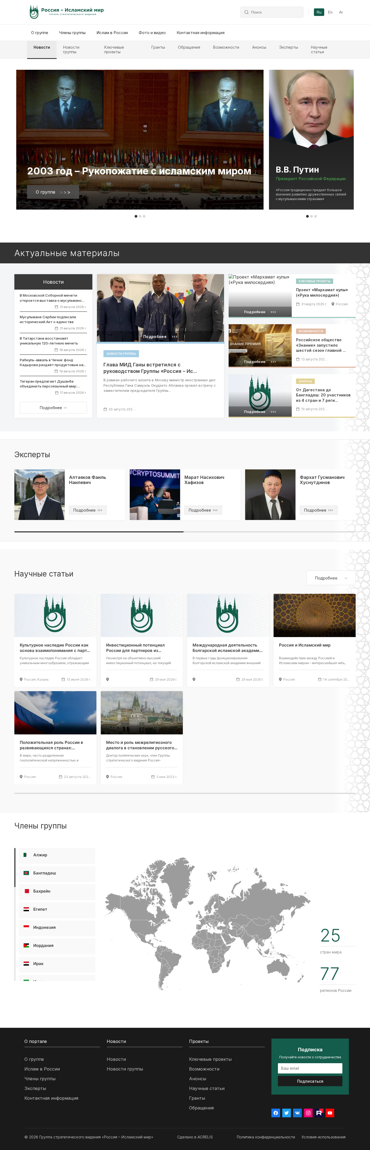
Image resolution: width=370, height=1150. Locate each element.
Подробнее (53, 407)
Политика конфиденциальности (266, 1137)
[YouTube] (330, 1113)
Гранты (158, 47)
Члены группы (72, 32)
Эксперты (288, 47)
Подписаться (310, 1081)
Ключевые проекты (114, 49)
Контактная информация (201, 32)
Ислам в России (112, 32)
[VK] (297, 1113)
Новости (42, 47)
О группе (39, 32)
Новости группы (71, 49)
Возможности (226, 47)
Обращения (189, 47)
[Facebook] (275, 1113)
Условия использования (323, 1137)
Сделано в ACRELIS (195, 1137)
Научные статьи (319, 49)
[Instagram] (308, 1113)
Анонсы (259, 47)
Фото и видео (152, 32)
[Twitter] (286, 1113)
